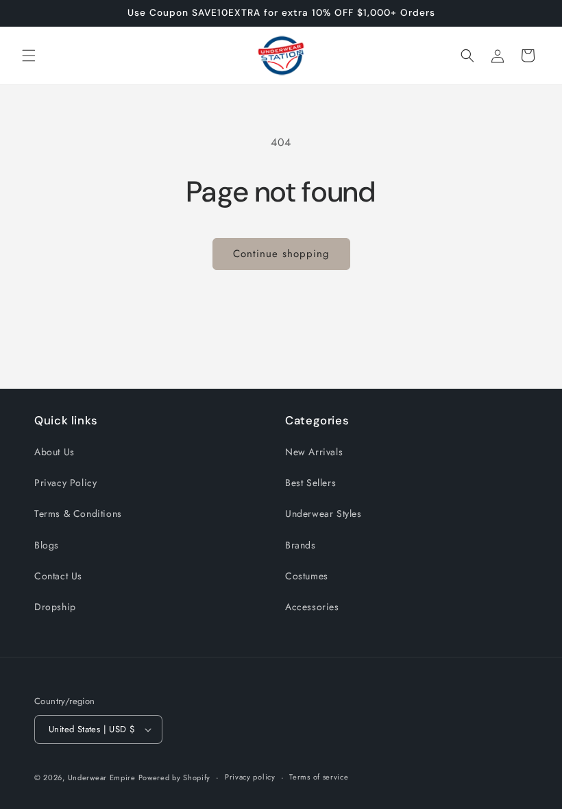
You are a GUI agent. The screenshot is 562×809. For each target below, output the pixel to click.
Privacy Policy (65, 483)
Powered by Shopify (174, 777)
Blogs (46, 545)
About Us (54, 452)
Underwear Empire (103, 777)
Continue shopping (281, 253)
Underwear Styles (323, 513)
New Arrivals (314, 452)
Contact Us (58, 576)
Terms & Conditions (78, 513)
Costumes (306, 576)
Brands (300, 545)
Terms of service (318, 776)
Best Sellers (310, 483)
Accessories (312, 607)
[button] (29, 55)
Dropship (55, 607)
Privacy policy (250, 776)
